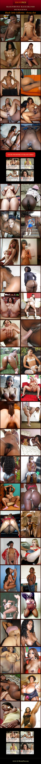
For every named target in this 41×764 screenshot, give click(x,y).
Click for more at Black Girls (20, 155)
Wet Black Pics (20, 10)
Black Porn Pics (13, 7)
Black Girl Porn (28, 7)
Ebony (20, 2)
